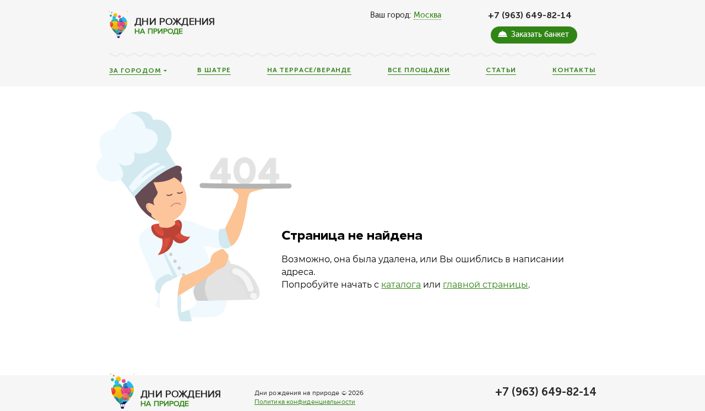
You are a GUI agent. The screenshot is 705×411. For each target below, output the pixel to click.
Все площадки (419, 70)
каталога (401, 284)
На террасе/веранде (309, 70)
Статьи (501, 70)
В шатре (214, 70)
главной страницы (485, 284)
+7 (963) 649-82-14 (530, 15)
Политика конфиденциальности (304, 402)
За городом (135, 71)
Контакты (574, 70)
